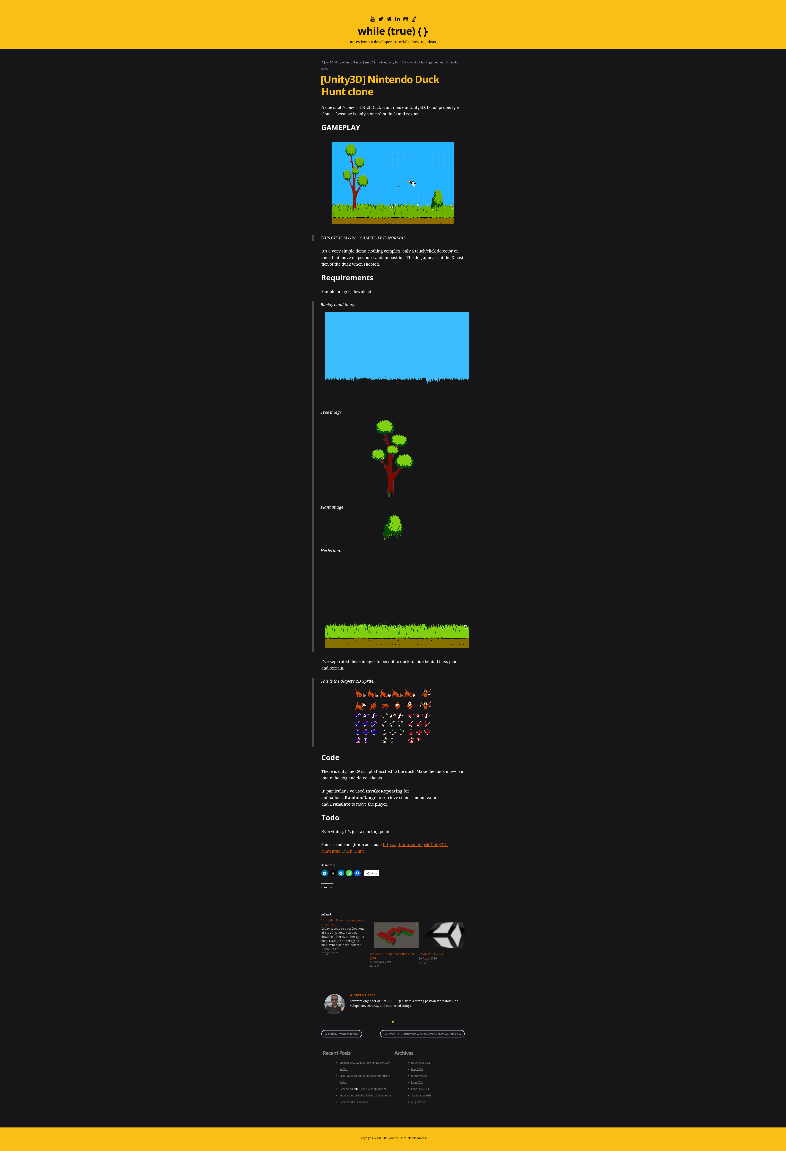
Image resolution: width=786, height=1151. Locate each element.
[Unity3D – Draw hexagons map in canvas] (345, 936)
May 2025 (417, 1069)
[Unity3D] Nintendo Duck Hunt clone (380, 85)
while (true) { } (393, 31)
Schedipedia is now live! (354, 1102)
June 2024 (417, 1082)
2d (404, 62)
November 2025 (421, 1062)
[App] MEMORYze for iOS (342, 1034)
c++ (409, 62)
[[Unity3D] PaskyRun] (441, 935)
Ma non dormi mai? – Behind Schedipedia (365, 1095)
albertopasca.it (417, 1138)
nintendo (451, 62)
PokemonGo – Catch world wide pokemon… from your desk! (422, 1034)
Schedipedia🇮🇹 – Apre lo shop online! (363, 1089)
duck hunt (420, 62)
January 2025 (419, 1076)
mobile (381, 62)
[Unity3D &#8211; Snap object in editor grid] (392, 935)
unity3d (393, 62)
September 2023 (421, 1095)
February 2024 (420, 1089)
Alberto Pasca (352, 62)
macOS (370, 62)
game (433, 62)
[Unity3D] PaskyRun (433, 954)
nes (441, 62)
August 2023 (418, 1102)
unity (324, 69)
